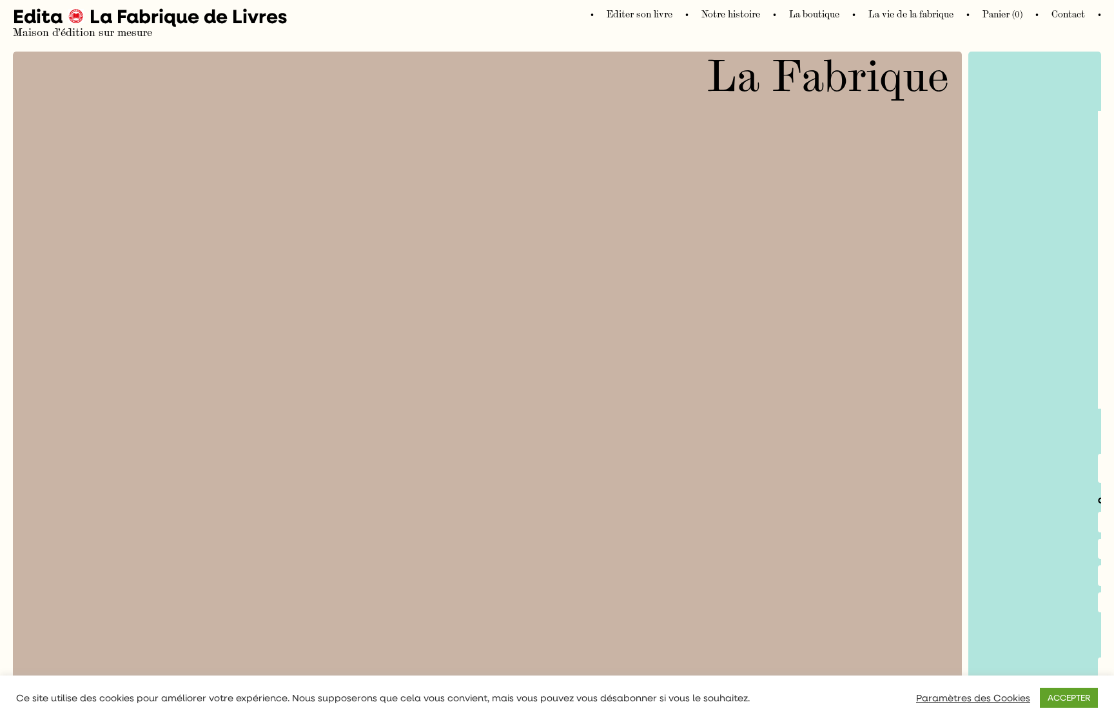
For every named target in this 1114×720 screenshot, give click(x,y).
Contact (1068, 14)
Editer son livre (639, 14)
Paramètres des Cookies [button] (973, 698)
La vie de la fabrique (910, 14)
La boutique (814, 14)
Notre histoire (730, 14)
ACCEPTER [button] (1069, 697)
